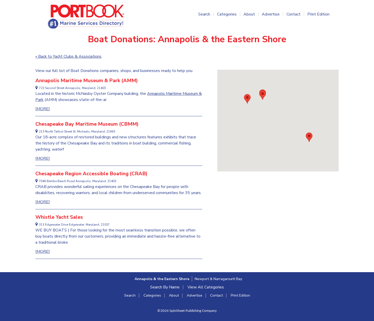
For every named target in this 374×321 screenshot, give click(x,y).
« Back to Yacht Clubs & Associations (68, 56)
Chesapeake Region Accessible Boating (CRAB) (91, 173)
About (249, 14)
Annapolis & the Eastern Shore (162, 278)
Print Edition (318, 14)
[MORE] (42, 109)
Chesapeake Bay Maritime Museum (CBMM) (87, 124)
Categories (227, 14)
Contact (293, 14)
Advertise (271, 14)
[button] (309, 137)
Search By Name (165, 287)
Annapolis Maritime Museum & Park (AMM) (86, 80)
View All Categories (206, 287)
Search (204, 14)
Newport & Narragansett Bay (218, 278)
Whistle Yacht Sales (59, 217)
